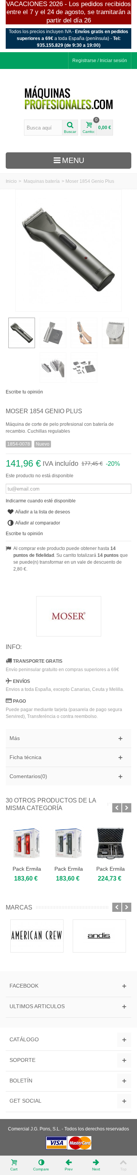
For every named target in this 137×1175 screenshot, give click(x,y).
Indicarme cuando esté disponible (41, 501)
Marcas (19, 907)
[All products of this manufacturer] (68, 616)
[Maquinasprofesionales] (69, 98)
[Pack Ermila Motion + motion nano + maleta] (110, 843)
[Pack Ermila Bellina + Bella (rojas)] (27, 843)
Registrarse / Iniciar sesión (99, 60)
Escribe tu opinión (24, 392)
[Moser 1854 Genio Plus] (21, 333)
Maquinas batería (42, 181)
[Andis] (99, 936)
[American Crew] (37, 936)
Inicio (11, 181)
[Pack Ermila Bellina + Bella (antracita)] (68, 843)
